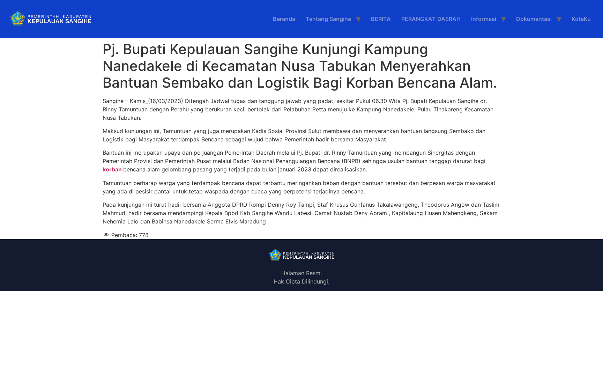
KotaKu (581, 18)
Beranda (284, 18)
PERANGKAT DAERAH (431, 18)
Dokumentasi (534, 18)
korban (112, 169)
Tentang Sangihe (328, 18)
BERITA (381, 18)
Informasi (483, 18)
